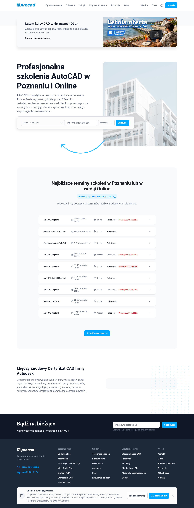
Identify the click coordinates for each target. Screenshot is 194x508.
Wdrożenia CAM (65, 477)
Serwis (125, 477)
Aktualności (163, 472)
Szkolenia (70, 5)
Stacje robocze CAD (131, 453)
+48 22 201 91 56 (30, 472)
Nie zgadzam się (137, 495)
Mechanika (63, 458)
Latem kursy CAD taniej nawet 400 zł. (51, 23)
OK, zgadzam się (159, 495)
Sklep (126, 5)
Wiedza (144, 5)
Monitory (126, 463)
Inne (94, 472)
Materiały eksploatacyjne (134, 472)
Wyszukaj (122, 122)
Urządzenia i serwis (98, 5)
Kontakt (171, 5)
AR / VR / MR (64, 482)
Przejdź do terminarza (97, 333)
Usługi (82, 5)
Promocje (115, 5)
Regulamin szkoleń (101, 477)
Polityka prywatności (167, 463)
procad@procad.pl (30, 466)
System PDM (64, 472)
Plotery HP (127, 458)
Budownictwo (64, 453)
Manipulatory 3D (130, 468)
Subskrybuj (169, 424)
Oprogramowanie (54, 5)
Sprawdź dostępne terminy (38, 38)
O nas (154, 5)
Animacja (96, 468)
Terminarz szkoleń (101, 453)
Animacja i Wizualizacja (69, 463)
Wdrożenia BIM (65, 468)
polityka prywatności (146, 430)
